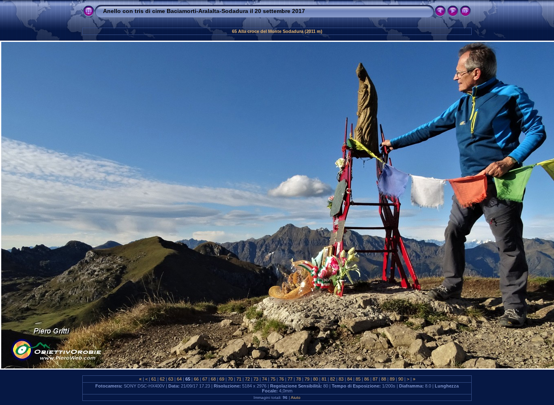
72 (247, 379)
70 (230, 379)
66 (196, 379)
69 (221, 379)
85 (358, 379)
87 (375, 379)
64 (179, 379)
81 (324, 379)
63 (170, 379)
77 (290, 379)
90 (400, 379)
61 (153, 379)
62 (162, 379)
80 (315, 379)
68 (213, 379)
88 (383, 379)
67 (204, 379)
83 (341, 379)
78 (298, 379)
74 (264, 379)
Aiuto (296, 397)
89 (392, 379)
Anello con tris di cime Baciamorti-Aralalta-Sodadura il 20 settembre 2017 (204, 11)
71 (239, 379)
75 (273, 379)
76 (281, 379)
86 (366, 379)
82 (332, 379)
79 (307, 379)
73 (256, 379)
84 (349, 379)
